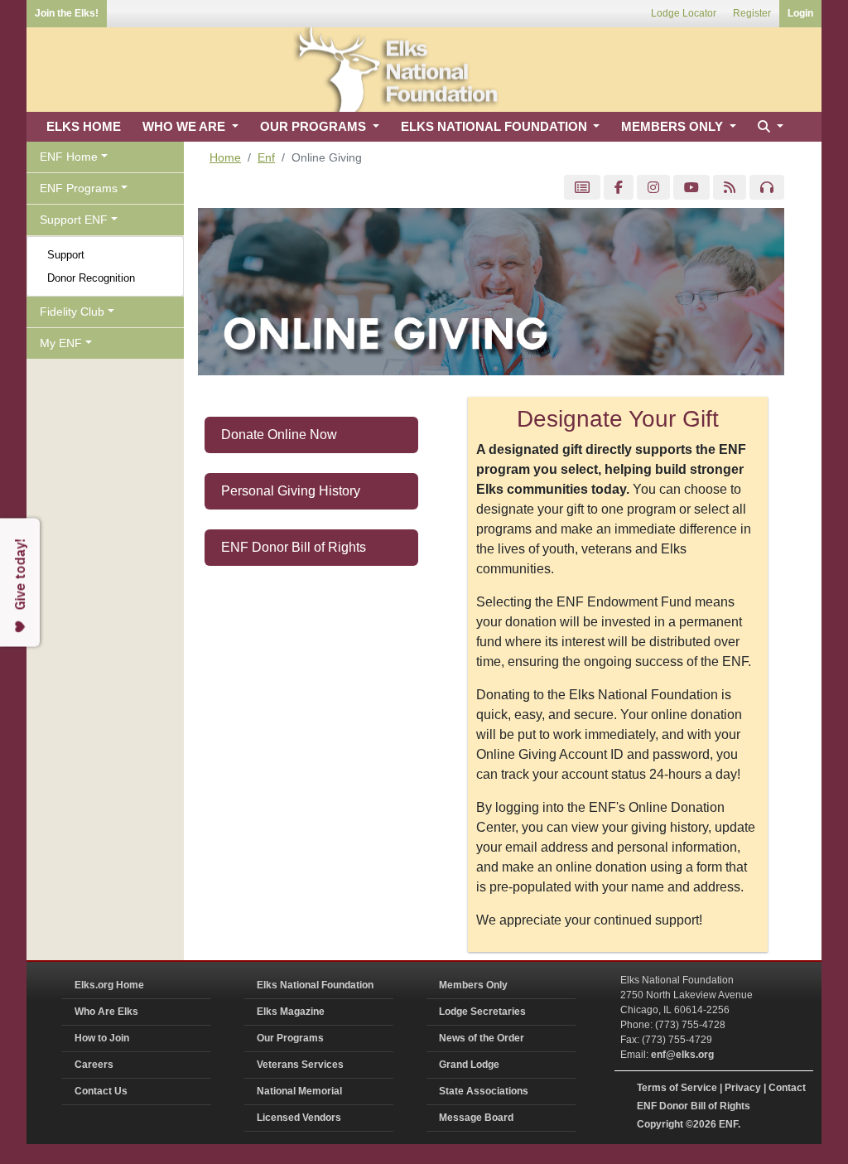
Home (225, 157)
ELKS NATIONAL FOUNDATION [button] (495, 126)
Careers (94, 1064)
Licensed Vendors (299, 1117)
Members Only (473, 985)
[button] (768, 127)
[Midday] (766, 188)
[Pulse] (582, 188)
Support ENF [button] (74, 219)
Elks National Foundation (315, 985)
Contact (787, 1088)
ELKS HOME (83, 126)
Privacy (743, 1088)
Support (65, 255)
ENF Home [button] (69, 156)
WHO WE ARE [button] (185, 126)
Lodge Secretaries (482, 1011)
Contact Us (101, 1091)
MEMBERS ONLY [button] (673, 126)
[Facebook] (618, 188)
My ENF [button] (61, 343)
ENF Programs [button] (79, 188)
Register (752, 13)
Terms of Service (677, 1088)
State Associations (483, 1091)
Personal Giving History (290, 491)
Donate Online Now (279, 434)
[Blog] (729, 188)
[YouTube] (691, 188)
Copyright (660, 1124)
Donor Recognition (91, 278)
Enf (266, 157)
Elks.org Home (109, 985)
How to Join (102, 1038)
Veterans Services (300, 1064)
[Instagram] (653, 188)
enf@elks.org (682, 1054)
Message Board (476, 1117)
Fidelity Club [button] (72, 311)
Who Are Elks (106, 1011)
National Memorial (299, 1091)
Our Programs (290, 1038)
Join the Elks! (67, 13)
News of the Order (481, 1038)
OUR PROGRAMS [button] (314, 126)
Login (800, 13)
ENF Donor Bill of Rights (293, 547)
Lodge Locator (683, 13)
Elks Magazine (291, 1011)
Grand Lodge (469, 1064)
